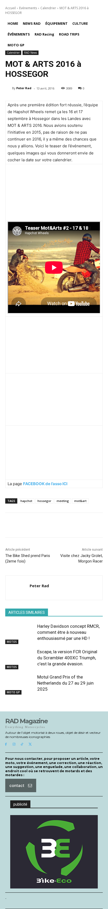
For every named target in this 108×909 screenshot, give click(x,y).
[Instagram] (14, 744)
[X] (30, 744)
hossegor (44, 501)
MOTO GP (13, 692)
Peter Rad (23, 88)
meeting (63, 501)
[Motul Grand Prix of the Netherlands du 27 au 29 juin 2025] (20, 684)
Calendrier (48, 8)
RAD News (30, 52)
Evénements (28, 8)
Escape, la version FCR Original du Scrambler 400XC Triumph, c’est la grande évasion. (67, 657)
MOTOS (12, 642)
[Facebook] (6, 744)
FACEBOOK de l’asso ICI (45, 483)
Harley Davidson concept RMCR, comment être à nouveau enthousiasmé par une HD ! (68, 632)
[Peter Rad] (8, 88)
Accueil (10, 8)
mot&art (80, 501)
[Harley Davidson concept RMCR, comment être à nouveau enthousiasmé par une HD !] (20, 633)
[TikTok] (22, 744)
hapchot (26, 501)
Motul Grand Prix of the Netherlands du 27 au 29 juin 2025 (65, 683)
